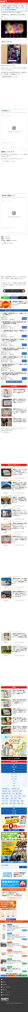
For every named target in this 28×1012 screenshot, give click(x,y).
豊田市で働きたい (9, 310)
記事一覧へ (14, 295)
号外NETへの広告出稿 (6, 987)
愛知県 (19, 12)
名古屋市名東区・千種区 (17, 791)
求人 (12, 3)
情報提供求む (4, 984)
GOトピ (2, 3)
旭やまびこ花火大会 (7, 69)
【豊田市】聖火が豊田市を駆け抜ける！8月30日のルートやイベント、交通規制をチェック (19, 701)
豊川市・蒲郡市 (13, 803)
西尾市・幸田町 (5, 803)
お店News (22, 3)
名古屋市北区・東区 (15, 788)
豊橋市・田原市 (21, 803)
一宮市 (11, 796)
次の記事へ (22, 295)
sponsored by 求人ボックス (18, 310)
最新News (7, 3)
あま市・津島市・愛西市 (17, 793)
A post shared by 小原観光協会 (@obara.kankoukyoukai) (14, 232)
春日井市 (24, 796)
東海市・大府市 (14, 798)
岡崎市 (22, 800)
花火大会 (7, 430)
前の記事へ (6, 295)
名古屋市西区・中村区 (6, 791)
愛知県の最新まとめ (6, 788)
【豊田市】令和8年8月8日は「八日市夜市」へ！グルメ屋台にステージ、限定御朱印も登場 (19, 635)
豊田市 (10, 430)
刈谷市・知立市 (5, 800)
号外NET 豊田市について (6, 994)
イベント (3, 432)
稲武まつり (9, 156)
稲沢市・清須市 (5, 796)
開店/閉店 (16, 3)
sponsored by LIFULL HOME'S (18, 921)
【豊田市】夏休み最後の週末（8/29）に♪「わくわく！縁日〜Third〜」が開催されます (19, 692)
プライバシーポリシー (6, 992)
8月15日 (2, 430)
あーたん (8, 432)
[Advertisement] (14, 449)
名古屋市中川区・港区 (6, 793)
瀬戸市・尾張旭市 (5, 798)
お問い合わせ (4, 989)
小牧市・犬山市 (17, 796)
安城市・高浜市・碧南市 (14, 800)
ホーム (3, 979)
